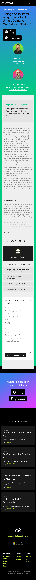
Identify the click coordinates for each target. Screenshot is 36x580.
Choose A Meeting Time (15, 355)
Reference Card (7, 562)
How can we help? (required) (13, 338)
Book (5, 566)
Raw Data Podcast (6, 557)
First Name (8, 308)
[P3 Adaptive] (7, 3)
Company (8, 332)
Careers (19, 559)
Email (6, 320)
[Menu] (33, 3)
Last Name (8, 314)
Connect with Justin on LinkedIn (18, 89)
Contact (28, 557)
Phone (6, 326)
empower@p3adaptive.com (18, 536)
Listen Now (11, 442)
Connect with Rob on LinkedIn (18, 64)
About (18, 557)
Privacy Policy (27, 560)
